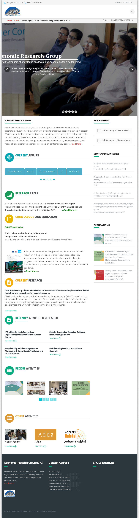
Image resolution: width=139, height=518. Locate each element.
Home (117, 2)
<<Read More (68, 210)
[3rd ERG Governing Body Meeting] (36, 388)
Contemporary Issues (122, 20)
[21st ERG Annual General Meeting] (58, 388)
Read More (76, 144)
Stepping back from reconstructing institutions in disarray (47, 21)
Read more (9, 483)
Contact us (127, 2)
